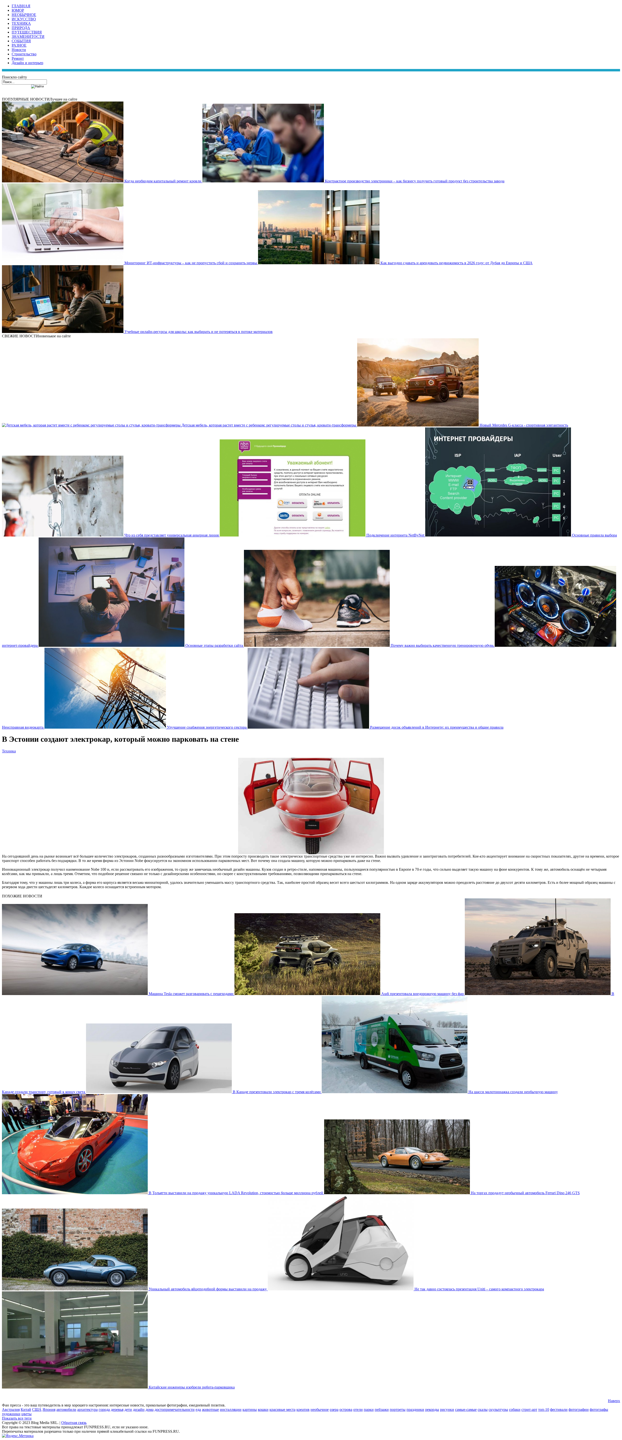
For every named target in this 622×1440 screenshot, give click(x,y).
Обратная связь (73, 1423)
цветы (26, 1414)
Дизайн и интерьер (27, 63)
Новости (19, 50)
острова (345, 1409)
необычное (320, 1409)
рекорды (432, 1409)
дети (128, 1409)
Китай (26, 1409)
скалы (483, 1409)
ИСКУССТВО (24, 19)
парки (369, 1409)
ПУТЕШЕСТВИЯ (27, 32)
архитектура (87, 1409)
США (37, 1409)
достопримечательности (175, 1409)
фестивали (559, 1409)
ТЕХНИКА (21, 23)
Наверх (614, 1401)
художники (11, 1414)
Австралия (11, 1409)
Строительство (24, 54)
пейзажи (382, 1409)
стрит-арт (529, 1409)
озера (334, 1409)
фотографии (579, 1409)
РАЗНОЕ (19, 45)
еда (198, 1409)
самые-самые (466, 1409)
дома (150, 1409)
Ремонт (18, 58)
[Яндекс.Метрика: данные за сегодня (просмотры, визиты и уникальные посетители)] (18, 1436)
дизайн (139, 1409)
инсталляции (231, 1409)
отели (358, 1409)
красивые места (282, 1409)
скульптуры (498, 1409)
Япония (49, 1409)
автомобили (66, 1409)
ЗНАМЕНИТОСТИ (28, 36)
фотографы (599, 1409)
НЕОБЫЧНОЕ (24, 15)
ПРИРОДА (21, 28)
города (104, 1409)
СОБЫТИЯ (21, 41)
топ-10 (543, 1409)
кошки (263, 1409)
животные (210, 1409)
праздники (415, 1409)
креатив (303, 1409)
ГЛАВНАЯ (21, 6)
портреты (398, 1409)
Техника (9, 751)
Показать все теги (17, 1418)
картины (249, 1409)
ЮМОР (18, 10)
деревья (117, 1409)
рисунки (447, 1409)
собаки (514, 1409)
